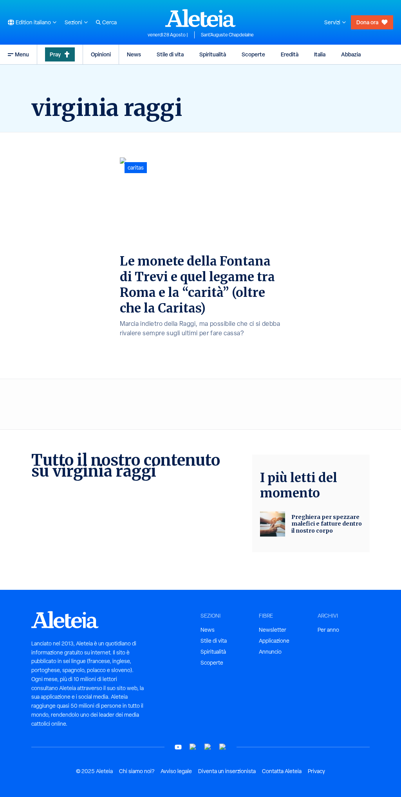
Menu (22, 54)
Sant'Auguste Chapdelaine (227, 35)
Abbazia (351, 54)
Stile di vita (170, 54)
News (134, 54)
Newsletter (272, 629)
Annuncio (270, 651)
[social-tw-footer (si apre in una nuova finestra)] (207, 747)
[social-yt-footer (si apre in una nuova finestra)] (178, 747)
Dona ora (367, 22)
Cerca (109, 22)
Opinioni (101, 54)
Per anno (328, 629)
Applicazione (274, 640)
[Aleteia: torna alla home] (200, 18)
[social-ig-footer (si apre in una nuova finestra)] (222, 747)
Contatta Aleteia (282, 771)
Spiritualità (212, 54)
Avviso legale (176, 771)
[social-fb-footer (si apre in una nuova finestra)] (193, 747)
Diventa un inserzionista (227, 771)
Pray (55, 54)
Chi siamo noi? (136, 771)
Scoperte (253, 54)
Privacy (316, 771)
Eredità (289, 54)
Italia (319, 54)
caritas (136, 167)
